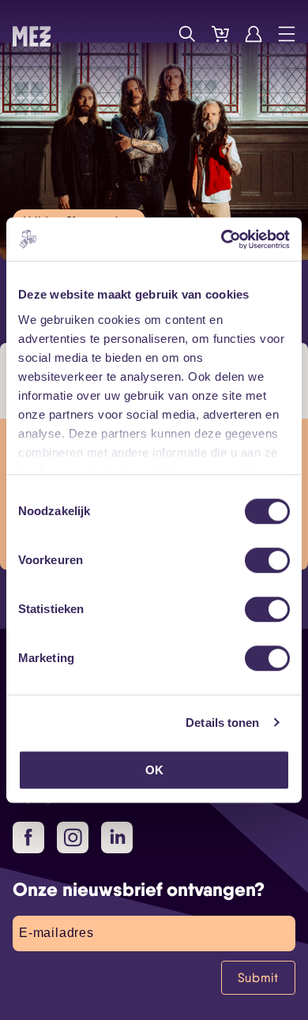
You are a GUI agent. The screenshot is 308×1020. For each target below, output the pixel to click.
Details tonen (222, 722)
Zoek (187, 34)
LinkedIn (117, 837)
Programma (154, 34)
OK (154, 770)
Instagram (72, 837)
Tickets (220, 34)
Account (253, 34)
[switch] (267, 560)
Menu (286, 34)
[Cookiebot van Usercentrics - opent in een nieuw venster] (221, 239)
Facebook (28, 837)
